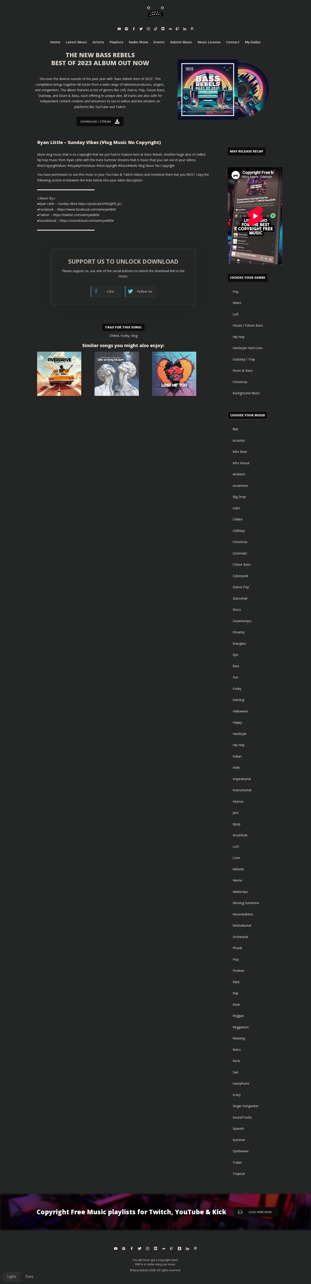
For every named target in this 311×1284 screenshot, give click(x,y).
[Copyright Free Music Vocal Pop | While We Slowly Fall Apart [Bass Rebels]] (116, 374)
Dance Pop (241, 587)
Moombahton (243, 914)
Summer (239, 1140)
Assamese (240, 485)
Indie (236, 767)
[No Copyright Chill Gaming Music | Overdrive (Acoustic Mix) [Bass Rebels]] (59, 374)
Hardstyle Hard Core (248, 348)
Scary (237, 1095)
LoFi (236, 846)
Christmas (240, 382)
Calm (236, 508)
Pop (236, 291)
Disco (237, 609)
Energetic (239, 643)
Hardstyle (240, 734)
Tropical (239, 1173)
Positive (238, 970)
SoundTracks (242, 1117)
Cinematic (240, 553)
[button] (20, 1277)
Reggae (238, 1015)
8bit (235, 429)
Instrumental (242, 790)
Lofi (235, 314)
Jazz (236, 812)
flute (236, 666)
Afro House (241, 463)
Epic (236, 654)
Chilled (114, 335)
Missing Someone (246, 903)
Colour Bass (242, 564)
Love (236, 858)
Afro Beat (240, 451)
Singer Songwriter (246, 1106)
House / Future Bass (248, 325)
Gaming (238, 700)
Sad (235, 1072)
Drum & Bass (243, 370)
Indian (237, 756)
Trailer (237, 1162)
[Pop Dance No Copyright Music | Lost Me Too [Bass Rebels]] (174, 374)
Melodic (238, 869)
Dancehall (240, 598)
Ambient (239, 474)
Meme (237, 880)
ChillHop (239, 531)
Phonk (237, 948)
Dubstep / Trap (244, 359)
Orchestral (240, 937)
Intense (238, 801)
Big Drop (239, 497)
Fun (235, 677)
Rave (236, 1004)
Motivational (242, 925)
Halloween (240, 711)
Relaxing (239, 1038)
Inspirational (242, 779)
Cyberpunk (240, 576)
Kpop (236, 824)
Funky (125, 335)
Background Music (246, 393)
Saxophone (241, 1083)
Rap (235, 993)
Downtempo (242, 621)
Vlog (134, 335)
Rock (236, 1061)
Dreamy (239, 632)
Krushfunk (240, 835)
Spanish (238, 1128)
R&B (236, 982)
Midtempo (240, 892)
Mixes (237, 303)
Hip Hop (239, 337)
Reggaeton (241, 1027)
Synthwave (241, 1151)
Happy (237, 722)
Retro (237, 1049)
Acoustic (239, 440)
